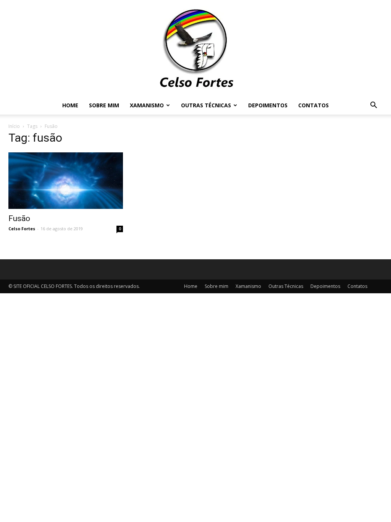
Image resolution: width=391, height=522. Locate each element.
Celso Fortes (21, 228)
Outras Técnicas (206, 105)
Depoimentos (268, 105)
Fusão (19, 218)
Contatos (313, 105)
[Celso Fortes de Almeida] (195, 48)
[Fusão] (65, 180)
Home (70, 105)
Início (14, 126)
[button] (373, 106)
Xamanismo (147, 105)
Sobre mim (104, 105)
